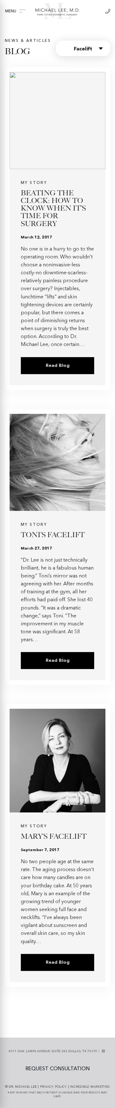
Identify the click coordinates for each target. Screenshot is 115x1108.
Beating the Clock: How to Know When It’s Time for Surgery (53, 208)
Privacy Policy (53, 1086)
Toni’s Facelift (53, 535)
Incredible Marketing (90, 1086)
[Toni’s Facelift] (57, 462)
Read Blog (58, 365)
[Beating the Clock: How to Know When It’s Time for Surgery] (57, 120)
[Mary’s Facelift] (57, 760)
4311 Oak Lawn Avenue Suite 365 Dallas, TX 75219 (53, 1051)
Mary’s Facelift (54, 836)
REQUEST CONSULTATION (58, 1069)
